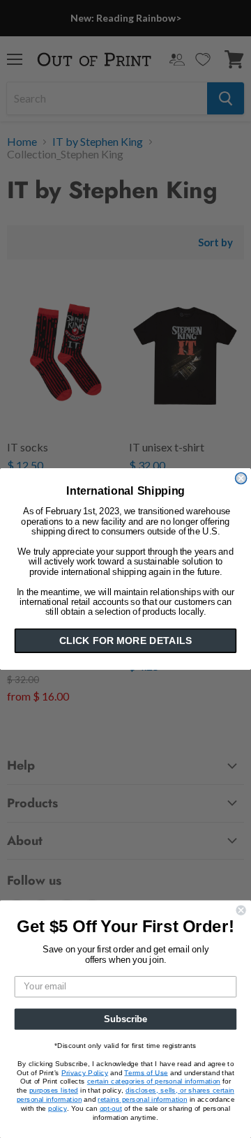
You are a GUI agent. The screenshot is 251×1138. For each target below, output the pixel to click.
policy (57, 1108)
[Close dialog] (241, 478)
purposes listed (53, 1090)
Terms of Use (145, 1072)
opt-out (111, 1108)
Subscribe (125, 1019)
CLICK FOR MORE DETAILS (125, 640)
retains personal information (142, 1099)
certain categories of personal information (153, 1081)
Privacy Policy (84, 1072)
